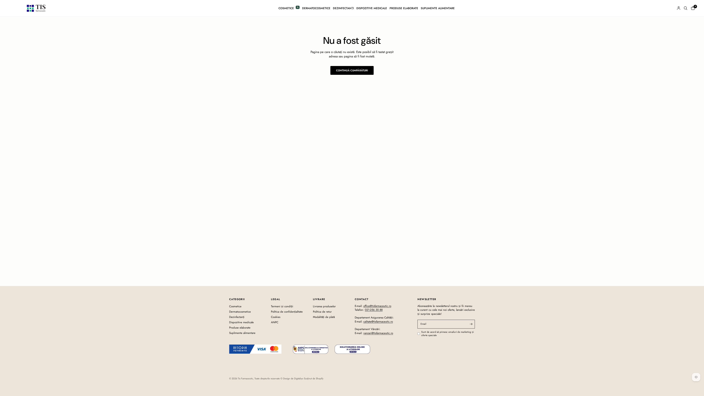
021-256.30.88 (374, 310)
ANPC (274, 322)
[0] (692, 8)
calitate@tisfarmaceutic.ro (378, 322)
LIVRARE (319, 299)
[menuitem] (289, 8)
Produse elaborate (404, 8)
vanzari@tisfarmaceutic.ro (378, 333)
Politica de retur (322, 312)
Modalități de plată (324, 317)
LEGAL (275, 299)
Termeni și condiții (282, 306)
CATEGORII (237, 299)
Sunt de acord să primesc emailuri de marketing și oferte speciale (447, 333)
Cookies (275, 317)
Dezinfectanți (343, 8)
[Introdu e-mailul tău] (471, 324)
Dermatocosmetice (316, 8)
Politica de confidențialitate (287, 312)
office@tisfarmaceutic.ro (377, 306)
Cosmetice (286, 8)
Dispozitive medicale (371, 8)
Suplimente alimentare (438, 8)
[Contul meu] (678, 8)
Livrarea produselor (324, 306)
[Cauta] (685, 8)
